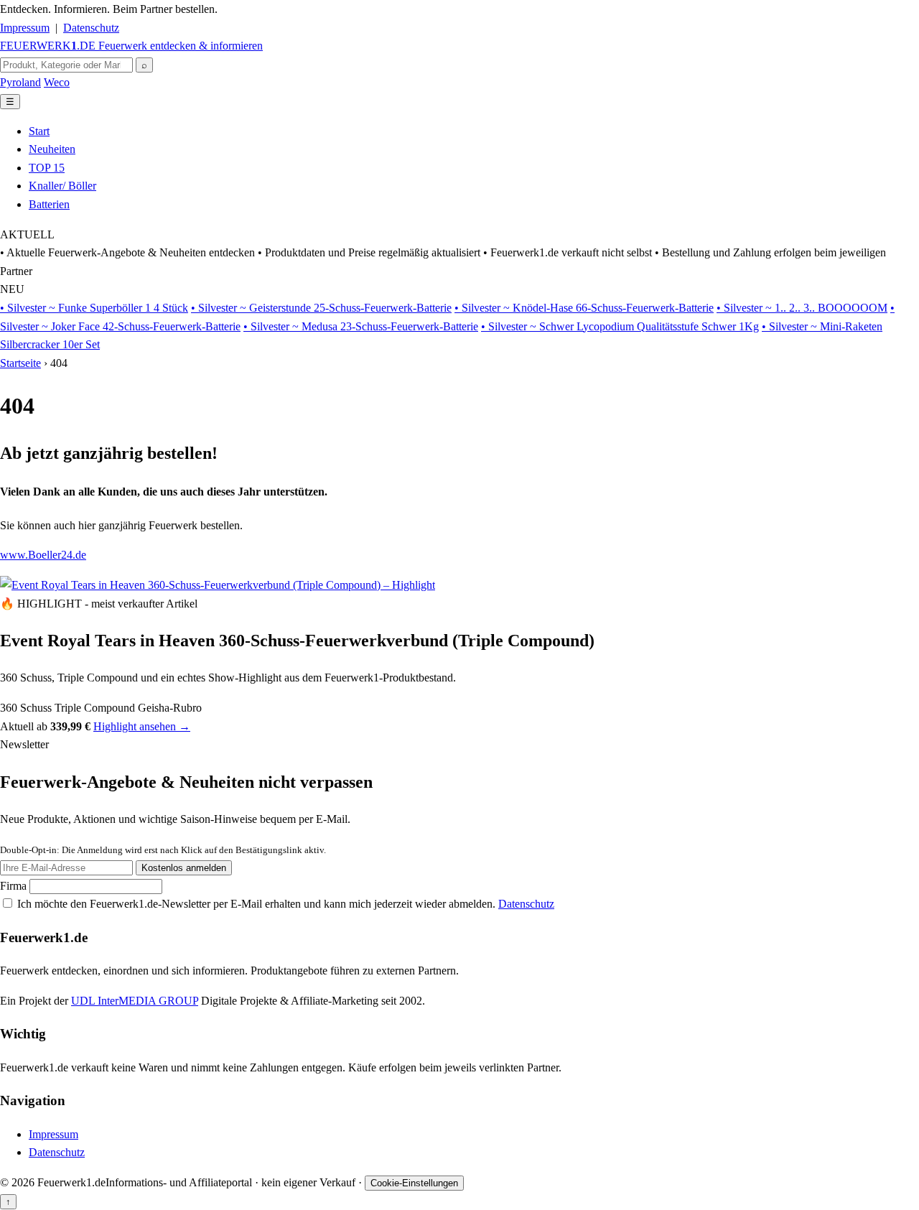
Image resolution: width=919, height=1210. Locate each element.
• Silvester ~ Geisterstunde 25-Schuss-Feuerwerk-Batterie (321, 308)
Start (39, 131)
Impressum (25, 28)
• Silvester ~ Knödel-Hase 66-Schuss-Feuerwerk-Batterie (584, 308)
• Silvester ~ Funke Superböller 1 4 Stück (94, 308)
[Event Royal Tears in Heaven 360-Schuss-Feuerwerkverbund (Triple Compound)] (217, 585)
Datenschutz (91, 28)
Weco (57, 82)
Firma (14, 886)
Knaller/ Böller (62, 186)
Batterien (49, 204)
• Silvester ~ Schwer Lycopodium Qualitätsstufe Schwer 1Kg (620, 326)
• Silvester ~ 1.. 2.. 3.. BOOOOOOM (802, 308)
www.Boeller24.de (43, 555)
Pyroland (20, 82)
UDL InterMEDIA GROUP (134, 1001)
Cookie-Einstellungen (414, 1183)
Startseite (20, 363)
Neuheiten (52, 149)
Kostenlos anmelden (183, 867)
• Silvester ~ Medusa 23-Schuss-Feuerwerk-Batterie (360, 326)
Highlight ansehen (141, 726)
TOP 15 (47, 168)
